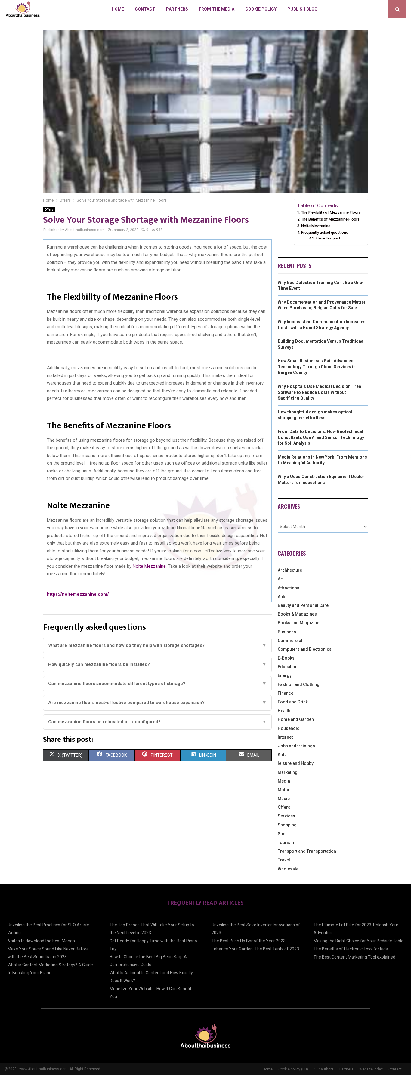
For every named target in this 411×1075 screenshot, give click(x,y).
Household (289, 728)
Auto (282, 596)
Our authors (324, 1069)
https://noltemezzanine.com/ (78, 594)
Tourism (286, 842)
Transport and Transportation (307, 851)
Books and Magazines (300, 622)
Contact (145, 9)
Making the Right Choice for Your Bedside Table (358, 940)
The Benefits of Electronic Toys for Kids (351, 949)
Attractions (288, 587)
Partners (177, 9)
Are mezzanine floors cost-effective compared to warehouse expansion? (157, 702)
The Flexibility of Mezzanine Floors (331, 212)
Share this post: (328, 238)
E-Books (286, 658)
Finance (285, 693)
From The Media (216, 9)
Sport (283, 833)
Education (288, 666)
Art (280, 578)
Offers (49, 209)
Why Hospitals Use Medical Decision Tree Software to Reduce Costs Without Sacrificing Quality (319, 392)
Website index (371, 1069)
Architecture (290, 570)
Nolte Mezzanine (149, 566)
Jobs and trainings (296, 745)
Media (284, 781)
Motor (284, 789)
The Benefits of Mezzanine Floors (330, 219)
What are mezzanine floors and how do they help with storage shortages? (157, 645)
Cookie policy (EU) (293, 1069)
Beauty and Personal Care (303, 605)
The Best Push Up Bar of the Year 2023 (249, 940)
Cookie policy (261, 9)
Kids (282, 754)
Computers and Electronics (305, 649)
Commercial (290, 640)
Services (286, 816)
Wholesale (288, 868)
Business (287, 631)
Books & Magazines (297, 614)
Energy (285, 675)
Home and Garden (296, 719)
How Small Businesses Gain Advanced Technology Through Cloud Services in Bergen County (317, 366)
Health (284, 710)
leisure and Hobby (296, 763)
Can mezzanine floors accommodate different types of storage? (157, 683)
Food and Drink (293, 702)
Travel (284, 859)
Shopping (287, 825)
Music (284, 798)
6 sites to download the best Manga (41, 940)
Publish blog (302, 9)
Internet (285, 737)
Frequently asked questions (324, 232)
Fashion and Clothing (299, 684)
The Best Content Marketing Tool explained (354, 957)
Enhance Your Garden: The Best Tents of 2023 (255, 949)
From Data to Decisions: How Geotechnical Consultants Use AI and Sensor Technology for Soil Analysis (321, 437)
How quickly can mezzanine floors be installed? (157, 664)
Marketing (288, 772)
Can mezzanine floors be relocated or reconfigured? (157, 721)
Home (118, 9)
